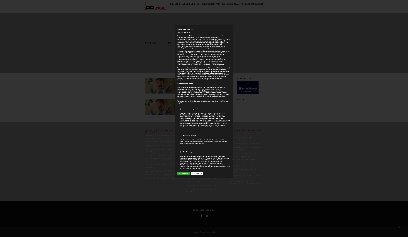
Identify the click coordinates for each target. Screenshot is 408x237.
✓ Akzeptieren (183, 173)
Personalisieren (197, 173)
